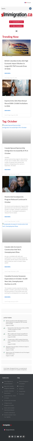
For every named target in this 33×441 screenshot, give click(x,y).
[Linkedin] (9, 436)
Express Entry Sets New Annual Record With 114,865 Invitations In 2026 (16, 103)
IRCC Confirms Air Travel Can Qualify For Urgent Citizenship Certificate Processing (18, 334)
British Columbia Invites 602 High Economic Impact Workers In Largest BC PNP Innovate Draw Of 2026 (16, 322)
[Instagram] (15, 436)
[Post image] (4, 320)
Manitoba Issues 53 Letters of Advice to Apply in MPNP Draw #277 (17, 347)
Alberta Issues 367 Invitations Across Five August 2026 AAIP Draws (17, 353)
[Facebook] (12, 436)
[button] (16, 31)
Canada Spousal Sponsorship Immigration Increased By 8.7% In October (16, 150)
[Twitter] (21, 436)
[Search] (30, 8)
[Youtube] (18, 436)
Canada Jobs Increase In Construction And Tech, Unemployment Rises (13, 249)
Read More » (8, 73)
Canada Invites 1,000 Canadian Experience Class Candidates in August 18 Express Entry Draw (18, 341)
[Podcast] (23, 436)
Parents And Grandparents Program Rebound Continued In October (16, 199)
